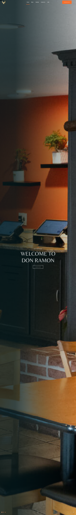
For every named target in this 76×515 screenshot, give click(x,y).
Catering (37, 2)
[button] (3, 512)
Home (28, 2)
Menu (32, 2)
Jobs (48, 2)
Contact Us (43, 2)
